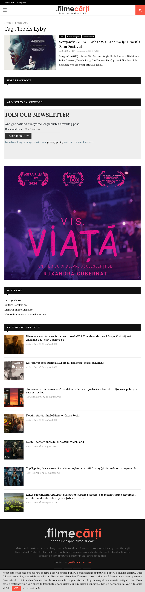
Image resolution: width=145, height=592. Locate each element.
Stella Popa (35, 472)
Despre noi (8, 2)
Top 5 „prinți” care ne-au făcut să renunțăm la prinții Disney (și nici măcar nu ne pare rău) (81, 468)
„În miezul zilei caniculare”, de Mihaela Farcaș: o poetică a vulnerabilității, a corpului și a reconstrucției (81, 390)
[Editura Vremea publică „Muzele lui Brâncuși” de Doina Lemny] (14, 370)
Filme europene (73, 37)
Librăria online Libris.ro (18, 309)
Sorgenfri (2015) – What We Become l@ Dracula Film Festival (99, 44)
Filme (62, 37)
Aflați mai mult (31, 588)
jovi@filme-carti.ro (79, 562)
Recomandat (88, 37)
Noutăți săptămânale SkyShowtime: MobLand (55, 442)
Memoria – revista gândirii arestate (25, 314)
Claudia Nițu (35, 396)
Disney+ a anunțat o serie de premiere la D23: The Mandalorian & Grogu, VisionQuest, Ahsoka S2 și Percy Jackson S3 (79, 338)
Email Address (13, 129)
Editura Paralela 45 (15, 304)
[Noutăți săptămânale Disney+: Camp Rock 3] (14, 423)
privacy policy (55, 142)
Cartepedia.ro (12, 300)
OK (16, 588)
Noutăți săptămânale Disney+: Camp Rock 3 (53, 415)
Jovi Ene (66, 51)
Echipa (20, 2)
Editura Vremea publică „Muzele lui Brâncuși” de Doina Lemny (65, 362)
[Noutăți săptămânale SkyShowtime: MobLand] (14, 449)
